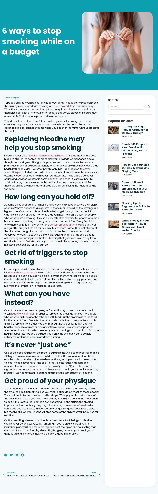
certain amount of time (63, 224)
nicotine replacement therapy (45, 155)
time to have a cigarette (22, 272)
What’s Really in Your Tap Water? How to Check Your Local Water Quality (135, 225)
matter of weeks (78, 405)
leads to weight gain (23, 313)
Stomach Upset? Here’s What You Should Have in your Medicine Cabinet (135, 187)
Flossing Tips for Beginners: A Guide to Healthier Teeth (136, 206)
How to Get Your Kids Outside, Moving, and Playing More (135, 168)
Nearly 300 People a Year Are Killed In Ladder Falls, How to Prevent (135, 148)
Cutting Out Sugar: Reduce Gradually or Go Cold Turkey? (135, 130)
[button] (6, 455)
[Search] (149, 107)
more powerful (62, 106)
